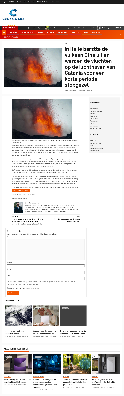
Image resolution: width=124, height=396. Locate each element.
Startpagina (13, 32)
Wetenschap (62, 32)
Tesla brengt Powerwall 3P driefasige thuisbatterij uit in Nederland (103, 382)
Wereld (40, 32)
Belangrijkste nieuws (38, 376)
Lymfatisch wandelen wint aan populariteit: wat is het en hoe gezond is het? (59, 28)
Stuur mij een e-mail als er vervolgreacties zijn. (23, 285)
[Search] (120, 35)
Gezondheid (66, 376)
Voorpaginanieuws (27, 32)
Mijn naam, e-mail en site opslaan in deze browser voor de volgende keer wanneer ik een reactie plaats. (42, 282)
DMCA (39, 2)
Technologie (75, 32)
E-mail (9, 269)
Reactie (10, 237)
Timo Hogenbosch (21, 384)
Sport (86, 32)
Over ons (19, 2)
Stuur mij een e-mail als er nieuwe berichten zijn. (24, 288)
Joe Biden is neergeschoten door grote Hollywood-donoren (67, 219)
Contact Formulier (29, 2)
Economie (50, 32)
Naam (9, 263)
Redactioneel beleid (48, 2)
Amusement (96, 32)
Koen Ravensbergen (71, 90)
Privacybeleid (60, 2)
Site (8, 275)
